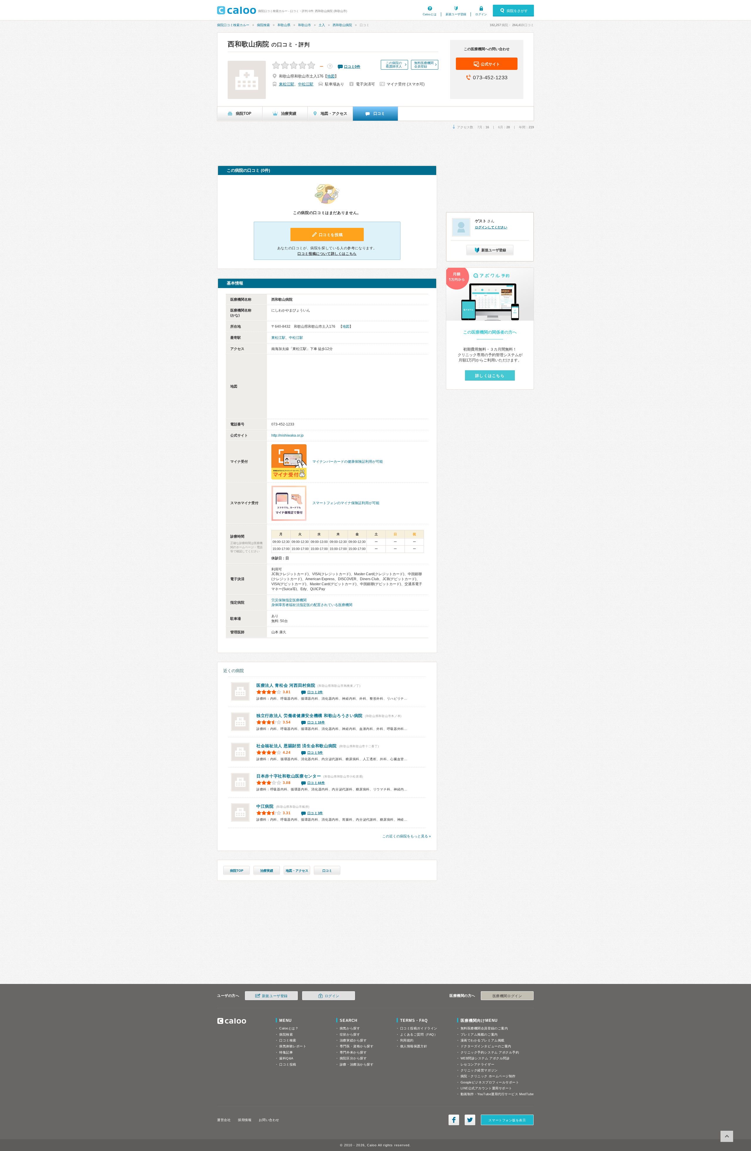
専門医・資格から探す (357, 1046)
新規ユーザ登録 (456, 14)
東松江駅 (286, 84)
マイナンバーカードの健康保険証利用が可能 (347, 462)
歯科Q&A (286, 1058)
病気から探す (350, 1028)
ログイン (481, 14)
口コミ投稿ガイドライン (418, 1028)
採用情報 (244, 1120)
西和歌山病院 (342, 25)
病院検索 (263, 25)
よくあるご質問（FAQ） (419, 1034)
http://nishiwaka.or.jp (287, 435)
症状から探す (350, 1034)
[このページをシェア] (454, 1120)
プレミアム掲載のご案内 (479, 1034)
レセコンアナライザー (478, 1064)
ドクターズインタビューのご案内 (486, 1046)
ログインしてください (491, 227)
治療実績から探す (353, 1040)
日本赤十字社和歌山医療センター (288, 776)
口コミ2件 (315, 692)
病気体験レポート (292, 1046)
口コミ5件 (315, 752)
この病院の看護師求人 (394, 64)
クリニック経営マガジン (479, 1070)
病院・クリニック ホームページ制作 (488, 1076)
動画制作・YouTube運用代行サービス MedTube (497, 1094)
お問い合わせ (269, 1120)
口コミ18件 (316, 722)
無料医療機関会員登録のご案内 (484, 1028)
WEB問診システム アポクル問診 (485, 1058)
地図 (331, 76)
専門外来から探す (353, 1052)
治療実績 (266, 870)
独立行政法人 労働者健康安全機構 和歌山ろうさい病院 (309, 715)
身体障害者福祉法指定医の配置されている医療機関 (311, 605)
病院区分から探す (353, 1058)
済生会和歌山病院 (296, 745)
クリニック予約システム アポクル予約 (490, 1052)
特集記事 (286, 1052)
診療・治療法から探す (357, 1064)
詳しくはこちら (490, 375)
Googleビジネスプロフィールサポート (490, 1082)
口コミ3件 (315, 813)
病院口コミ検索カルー (233, 25)
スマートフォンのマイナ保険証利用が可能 (345, 503)
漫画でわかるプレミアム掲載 (483, 1040)
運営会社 (224, 1120)
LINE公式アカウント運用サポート (486, 1088)
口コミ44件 (316, 783)
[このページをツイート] (470, 1120)
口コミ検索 (287, 1040)
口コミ (327, 870)
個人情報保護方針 (413, 1046)
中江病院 (265, 806)
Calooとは (430, 14)
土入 (322, 25)
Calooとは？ (288, 1028)
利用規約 (407, 1040)
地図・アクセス (297, 870)
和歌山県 (284, 25)
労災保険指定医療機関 (289, 600)
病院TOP (236, 870)
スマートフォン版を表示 (507, 1120)
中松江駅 (305, 84)
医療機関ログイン (507, 996)
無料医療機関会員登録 (424, 64)
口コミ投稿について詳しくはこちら (327, 254)
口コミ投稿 (287, 1064)
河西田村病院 (285, 685)
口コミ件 (352, 67)
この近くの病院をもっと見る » (406, 836)
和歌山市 (304, 25)
